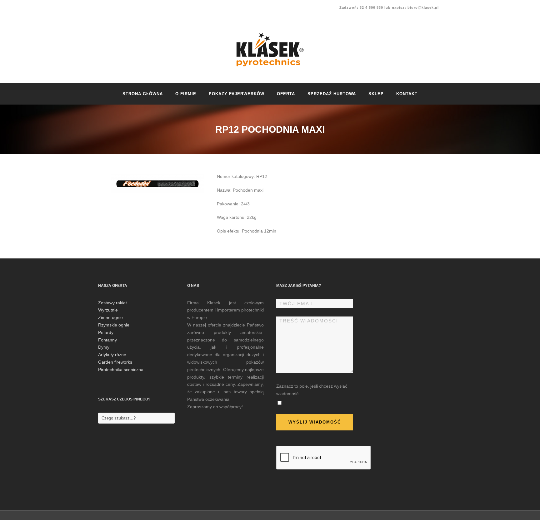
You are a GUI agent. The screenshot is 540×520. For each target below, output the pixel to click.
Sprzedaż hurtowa (332, 93)
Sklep (376, 93)
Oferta (286, 93)
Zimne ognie (110, 317)
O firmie (185, 93)
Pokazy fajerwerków (236, 93)
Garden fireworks (115, 362)
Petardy (105, 332)
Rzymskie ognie (113, 324)
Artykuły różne (112, 354)
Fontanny (107, 339)
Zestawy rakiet (112, 302)
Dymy (103, 347)
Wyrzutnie (108, 309)
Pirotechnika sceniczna (120, 369)
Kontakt (407, 93)
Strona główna (142, 93)
